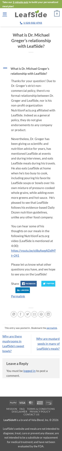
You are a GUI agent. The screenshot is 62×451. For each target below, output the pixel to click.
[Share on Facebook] (20, 314)
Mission (11, 409)
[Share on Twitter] (27, 314)
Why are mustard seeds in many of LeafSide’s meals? (48, 343)
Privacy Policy (40, 411)
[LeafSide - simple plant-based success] (31, 14)
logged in (29, 371)
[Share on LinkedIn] (48, 314)
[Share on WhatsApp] (14, 314)
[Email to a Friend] (34, 314)
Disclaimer (19, 411)
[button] (4, 13)
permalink (52, 327)
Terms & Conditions (41, 409)
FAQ (22, 409)
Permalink (18, 296)
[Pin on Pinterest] (41, 314)
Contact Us (31, 414)
